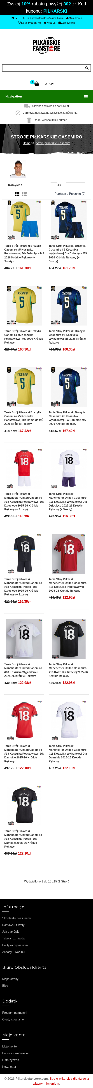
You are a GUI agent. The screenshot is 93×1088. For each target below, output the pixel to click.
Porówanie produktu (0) (70, 193)
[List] (24, 194)
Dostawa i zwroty (13, 925)
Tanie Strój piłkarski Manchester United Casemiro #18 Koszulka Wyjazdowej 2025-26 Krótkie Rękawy (23, 670)
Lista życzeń (10, 1060)
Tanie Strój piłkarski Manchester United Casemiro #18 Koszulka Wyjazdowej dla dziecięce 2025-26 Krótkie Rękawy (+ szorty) (68, 501)
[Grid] (17, 194)
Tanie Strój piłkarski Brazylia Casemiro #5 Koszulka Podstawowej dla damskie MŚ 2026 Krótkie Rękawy (23, 418)
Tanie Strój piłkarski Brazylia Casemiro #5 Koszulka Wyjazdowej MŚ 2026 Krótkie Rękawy (67, 337)
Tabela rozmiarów (13, 938)
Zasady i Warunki (13, 952)
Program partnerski (14, 1012)
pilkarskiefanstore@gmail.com (45, 18)
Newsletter (9, 1066)
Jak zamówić (10, 931)
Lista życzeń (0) (31, 22)
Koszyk (51, 22)
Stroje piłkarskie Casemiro (53, 143)
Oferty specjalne (13, 1019)
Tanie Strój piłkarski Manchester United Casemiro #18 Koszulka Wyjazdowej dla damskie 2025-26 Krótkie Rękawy (68, 753)
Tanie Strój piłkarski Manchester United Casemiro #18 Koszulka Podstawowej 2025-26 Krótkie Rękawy (67, 585)
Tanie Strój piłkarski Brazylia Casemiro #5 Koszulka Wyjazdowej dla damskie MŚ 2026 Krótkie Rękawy (67, 418)
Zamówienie (68, 22)
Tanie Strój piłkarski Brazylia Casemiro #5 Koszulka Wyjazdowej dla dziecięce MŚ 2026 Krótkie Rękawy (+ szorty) (68, 253)
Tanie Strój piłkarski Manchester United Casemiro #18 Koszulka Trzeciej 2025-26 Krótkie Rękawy (68, 670)
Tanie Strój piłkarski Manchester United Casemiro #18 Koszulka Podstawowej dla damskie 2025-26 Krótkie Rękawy (24, 753)
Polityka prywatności (15, 945)
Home (26, 143)
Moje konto (75, 18)
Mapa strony (10, 979)
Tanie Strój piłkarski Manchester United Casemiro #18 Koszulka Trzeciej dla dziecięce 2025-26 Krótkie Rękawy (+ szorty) (23, 587)
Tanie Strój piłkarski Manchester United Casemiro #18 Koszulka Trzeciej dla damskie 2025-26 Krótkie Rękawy (23, 839)
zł (13, 18)
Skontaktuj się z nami (16, 918)
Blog (5, 985)
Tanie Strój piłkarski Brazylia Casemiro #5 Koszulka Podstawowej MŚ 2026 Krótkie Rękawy (23, 337)
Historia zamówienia (15, 1053)
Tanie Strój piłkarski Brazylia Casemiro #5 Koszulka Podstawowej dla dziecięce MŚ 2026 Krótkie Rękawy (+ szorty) (24, 253)
